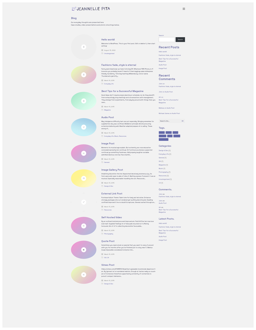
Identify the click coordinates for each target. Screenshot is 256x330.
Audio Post (107, 117)
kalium (175, 132)
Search (161, 35)
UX (108, 257)
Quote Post (107, 241)
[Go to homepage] (91, 9)
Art (160, 97)
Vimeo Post (107, 265)
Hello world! (108, 39)
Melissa (161, 108)
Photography (108, 234)
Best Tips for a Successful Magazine (122, 91)
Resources (122, 136)
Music (116, 136)
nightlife (176, 136)
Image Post (107, 143)
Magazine (107, 110)
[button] (184, 8)
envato (168, 132)
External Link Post (111, 193)
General (106, 162)
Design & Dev (108, 186)
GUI (105, 257)
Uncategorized (109, 53)
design (162, 132)
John (160, 84)
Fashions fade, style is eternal (118, 65)
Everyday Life (109, 84)
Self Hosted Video (111, 217)
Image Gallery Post (112, 169)
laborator (163, 136)
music (170, 136)
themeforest (164, 139)
